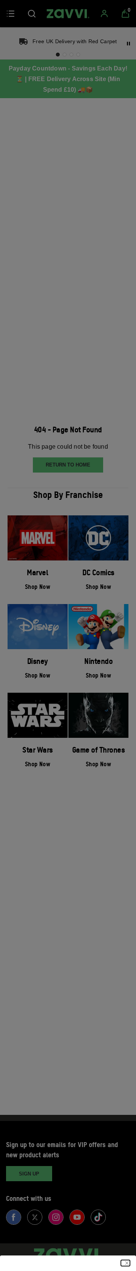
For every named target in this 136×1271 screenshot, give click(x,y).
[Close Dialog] (125, 1263)
